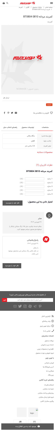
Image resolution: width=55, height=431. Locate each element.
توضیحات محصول (28, 127)
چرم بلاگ (51, 375)
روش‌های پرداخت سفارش (46, 393)
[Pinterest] (40, 306)
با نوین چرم (50, 358)
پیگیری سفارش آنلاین (47, 401)
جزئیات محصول (37, 7)
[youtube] (15, 306)
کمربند (21, 7)
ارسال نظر (6, 98)
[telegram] (35, 306)
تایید (4, 300)
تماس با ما (46, 331)
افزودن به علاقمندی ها (41, 113)
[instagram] (25, 306)
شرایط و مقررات (49, 385)
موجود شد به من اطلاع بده (25, 426)
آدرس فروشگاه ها (48, 367)
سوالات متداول (49, 341)
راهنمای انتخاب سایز (10, 127)
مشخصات (45, 127)
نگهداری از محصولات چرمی (45, 349)
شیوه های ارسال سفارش (46, 397)
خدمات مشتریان (48, 336)
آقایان (27, 7)
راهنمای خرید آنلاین (46, 380)
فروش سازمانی (49, 363)
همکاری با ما (50, 371)
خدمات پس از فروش (47, 345)
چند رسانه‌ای (46, 321)
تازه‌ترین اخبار (46, 316)
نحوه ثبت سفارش (48, 389)
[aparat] (30, 306)
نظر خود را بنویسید (12, 203)
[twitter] (20, 306)
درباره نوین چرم (45, 326)
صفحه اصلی (48, 7)
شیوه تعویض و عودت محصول (45, 353)
